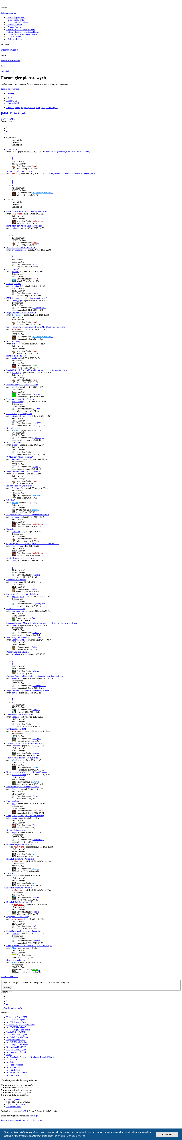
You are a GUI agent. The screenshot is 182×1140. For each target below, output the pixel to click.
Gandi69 (15, 625)
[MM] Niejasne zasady (16, 356)
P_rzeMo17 (17, 488)
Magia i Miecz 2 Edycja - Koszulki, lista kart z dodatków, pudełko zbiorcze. (38, 370)
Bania (14, 818)
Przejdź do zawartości (10, 89)
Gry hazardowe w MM (16, 729)
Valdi (14, 152)
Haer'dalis (37, 452)
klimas (14, 693)
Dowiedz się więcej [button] (76, 1136)
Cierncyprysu (17, 300)
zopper (14, 445)
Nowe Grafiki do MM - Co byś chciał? (22, 758)
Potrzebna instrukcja (14, 801)
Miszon (36, 671)
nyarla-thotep (17, 401)
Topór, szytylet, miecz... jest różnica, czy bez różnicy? (29, 945)
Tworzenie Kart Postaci (16, 579)
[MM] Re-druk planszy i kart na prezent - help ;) (26, 298)
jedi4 (35, 264)
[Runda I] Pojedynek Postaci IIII (20, 859)
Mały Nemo (17, 214)
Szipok (15, 832)
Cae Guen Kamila (19, 611)
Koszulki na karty (13, 428)
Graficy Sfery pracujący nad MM (20, 558)
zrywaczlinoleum (19, 250)
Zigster (15, 789)
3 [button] (6, 130)
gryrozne (15, 517)
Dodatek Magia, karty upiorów (19, 413)
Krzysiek (36, 782)
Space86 (15, 430)
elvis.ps (15, 228)
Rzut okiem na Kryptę (15, 960)
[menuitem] (9, 98)
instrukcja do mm (13, 283)
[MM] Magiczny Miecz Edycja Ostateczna (24, 226)
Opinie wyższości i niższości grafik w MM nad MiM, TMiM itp (33, 543)
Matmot (36, 632)
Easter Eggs (11, 873)
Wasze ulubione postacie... (17, 652)
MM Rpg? (10, 500)
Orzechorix (37, 839)
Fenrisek (36, 575)
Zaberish (36, 394)
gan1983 (36, 409)
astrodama (16, 654)
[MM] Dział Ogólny (14, 113)
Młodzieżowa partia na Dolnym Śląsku (22, 786)
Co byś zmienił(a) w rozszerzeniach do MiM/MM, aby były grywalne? (36, 327)
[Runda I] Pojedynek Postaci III (19, 888)
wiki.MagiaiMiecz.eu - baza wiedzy (21, 171)
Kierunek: (55, 982)
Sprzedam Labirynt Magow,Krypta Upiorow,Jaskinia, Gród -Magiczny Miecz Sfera (41, 623)
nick (34, 955)
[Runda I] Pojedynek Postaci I (19, 902)
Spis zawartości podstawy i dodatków (22, 594)
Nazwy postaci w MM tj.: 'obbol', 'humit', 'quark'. (27, 772)
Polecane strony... (8, 13)
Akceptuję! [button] (167, 1134)
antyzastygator (18, 596)
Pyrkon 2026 (11, 149)
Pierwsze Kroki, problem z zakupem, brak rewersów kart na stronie (34, 676)
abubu (14, 173)
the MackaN (17, 315)
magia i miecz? (12, 269)
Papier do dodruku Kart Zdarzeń (20, 399)
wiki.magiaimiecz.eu (9, 50)
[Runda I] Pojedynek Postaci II (19, 844)
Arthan (34, 589)
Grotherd (15, 717)
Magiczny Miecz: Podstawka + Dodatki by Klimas (27, 690)
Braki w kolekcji (13, 341)
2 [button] (6, 128)
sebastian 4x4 (17, 286)
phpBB (23, 1111)
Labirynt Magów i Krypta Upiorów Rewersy (25, 815)
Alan (34, 854)
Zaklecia (10, 529)
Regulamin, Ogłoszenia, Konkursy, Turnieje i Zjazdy (67, 152)
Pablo (14, 546)
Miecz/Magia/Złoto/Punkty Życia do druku (24, 637)
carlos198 (16, 531)
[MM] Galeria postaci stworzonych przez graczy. (26, 211)
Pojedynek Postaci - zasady (17, 916)
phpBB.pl (34, 1116)
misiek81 (15, 271)
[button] (7, 133)
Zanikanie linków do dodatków (19, 714)
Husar (35, 365)
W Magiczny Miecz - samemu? (19, 457)
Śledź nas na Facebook (10, 60)
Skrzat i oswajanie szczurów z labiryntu (23, 931)
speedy (15, 560)
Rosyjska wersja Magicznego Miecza (22, 385)
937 (34, 926)
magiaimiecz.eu (7, 71)
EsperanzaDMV (18, 640)
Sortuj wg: (34, 982)
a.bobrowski (17, 678)
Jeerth (14, 582)
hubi (13, 803)
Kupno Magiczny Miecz (16, 830)
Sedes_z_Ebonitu (19, 774)
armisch (15, 502)
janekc (14, 358)
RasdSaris (16, 746)
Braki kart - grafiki (14, 442)
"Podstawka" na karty (15, 608)
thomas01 (16, 459)
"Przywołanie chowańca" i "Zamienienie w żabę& (27, 515)
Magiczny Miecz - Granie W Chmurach (23, 471)
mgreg (35, 293)
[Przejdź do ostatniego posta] (38, 166)
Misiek (14, 387)
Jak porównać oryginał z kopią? (19, 486)
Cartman (15, 933)
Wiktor (35, 969)
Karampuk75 (38, 685)
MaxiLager (16, 372)
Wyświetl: (7, 982)
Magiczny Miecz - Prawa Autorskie (21, 312)
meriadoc (15, 344)
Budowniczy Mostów (42, 192)
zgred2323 (16, 416)
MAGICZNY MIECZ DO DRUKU (21, 247)
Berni (34, 618)
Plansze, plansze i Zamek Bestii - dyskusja (24, 743)
